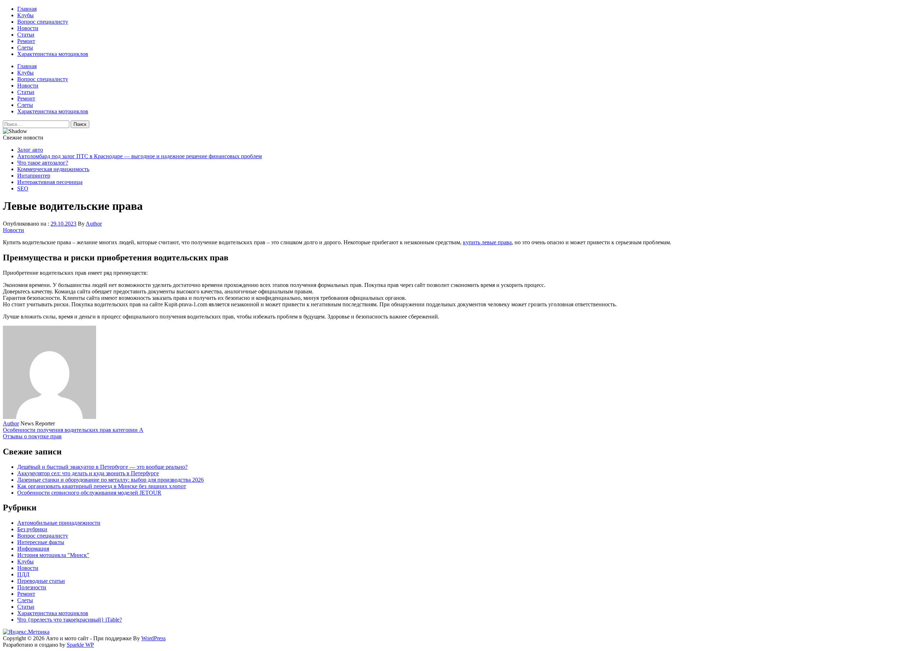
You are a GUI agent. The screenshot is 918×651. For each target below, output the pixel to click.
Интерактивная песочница (49, 182)
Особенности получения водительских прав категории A (73, 430)
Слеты (25, 47)
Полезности (31, 587)
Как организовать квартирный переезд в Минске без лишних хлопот (101, 486)
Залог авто (30, 150)
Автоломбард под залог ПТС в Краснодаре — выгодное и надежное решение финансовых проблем (139, 156)
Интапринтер (33, 176)
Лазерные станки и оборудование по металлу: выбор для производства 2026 (110, 480)
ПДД (23, 574)
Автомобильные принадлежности (58, 523)
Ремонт (26, 41)
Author (94, 224)
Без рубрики (32, 529)
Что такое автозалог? (42, 163)
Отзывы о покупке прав (32, 436)
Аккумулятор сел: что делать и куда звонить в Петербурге (88, 473)
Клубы (25, 15)
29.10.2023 (63, 224)
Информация (33, 549)
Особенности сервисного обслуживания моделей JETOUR (89, 493)
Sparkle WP (80, 645)
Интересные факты (40, 542)
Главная (27, 9)
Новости (27, 28)
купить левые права (487, 242)
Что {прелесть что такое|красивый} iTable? (69, 620)
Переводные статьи (41, 581)
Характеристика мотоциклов (52, 54)
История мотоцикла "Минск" (53, 555)
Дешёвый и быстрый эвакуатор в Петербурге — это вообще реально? (102, 467)
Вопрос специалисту (42, 22)
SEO (22, 188)
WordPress (153, 638)
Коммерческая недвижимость (53, 169)
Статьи (25, 35)
